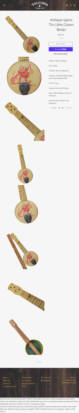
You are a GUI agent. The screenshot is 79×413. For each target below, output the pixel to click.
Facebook (46, 378)
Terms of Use (26, 381)
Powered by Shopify (69, 383)
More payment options (61, 54)
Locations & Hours (9, 386)
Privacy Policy (27, 378)
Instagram (46, 381)
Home (5, 378)
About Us (6, 381)
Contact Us (7, 383)
